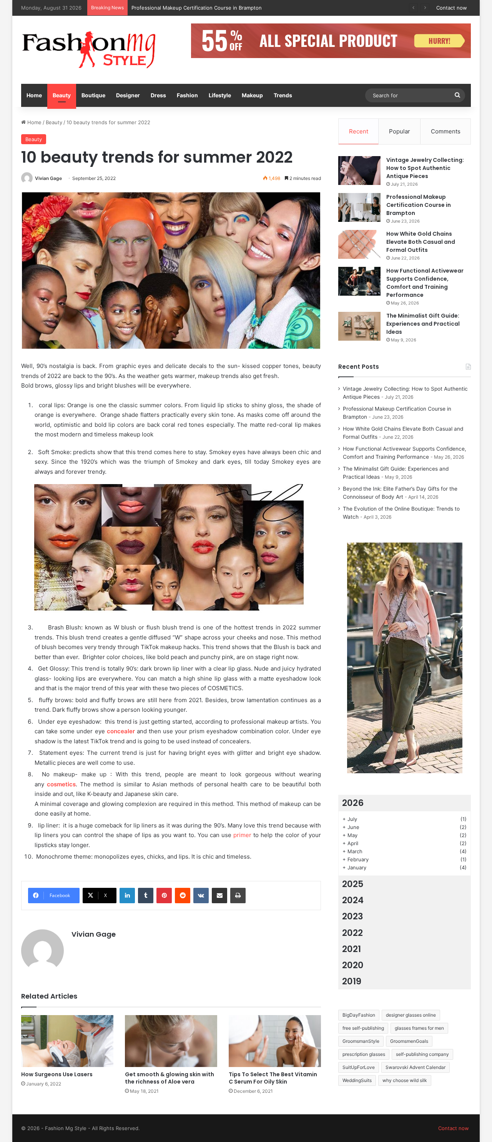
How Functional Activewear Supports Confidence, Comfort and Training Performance (425, 283)
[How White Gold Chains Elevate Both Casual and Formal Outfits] (359, 244)
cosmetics (61, 784)
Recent (358, 131)
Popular (399, 131)
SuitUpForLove (358, 1067)
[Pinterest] (164, 895)
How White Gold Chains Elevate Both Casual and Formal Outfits (207, 8)
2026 (353, 803)
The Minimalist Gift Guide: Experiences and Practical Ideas (423, 324)
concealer (122, 731)
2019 (351, 981)
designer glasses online (411, 1015)
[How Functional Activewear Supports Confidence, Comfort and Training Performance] (359, 281)
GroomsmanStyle (360, 1041)
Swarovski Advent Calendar (415, 1067)
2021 (351, 949)
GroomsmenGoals (409, 1041)
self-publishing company (422, 1054)
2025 (353, 884)
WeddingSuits (357, 1080)
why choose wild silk (404, 1080)
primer (243, 835)
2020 (353, 965)
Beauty (62, 95)
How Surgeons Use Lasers (57, 1074)
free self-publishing (363, 1028)
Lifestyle (220, 95)
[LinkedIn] (127, 895)
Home (34, 95)
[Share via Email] (219, 895)
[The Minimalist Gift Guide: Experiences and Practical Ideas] (359, 326)
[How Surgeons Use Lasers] (67, 1041)
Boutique (93, 95)
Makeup (252, 95)
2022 (352, 933)
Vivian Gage (48, 178)
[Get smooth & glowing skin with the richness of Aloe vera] (171, 1041)
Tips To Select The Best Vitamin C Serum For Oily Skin (273, 1077)
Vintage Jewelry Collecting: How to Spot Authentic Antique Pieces (425, 168)
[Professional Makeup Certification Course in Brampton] (359, 207)
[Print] (238, 895)
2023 (352, 916)
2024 (353, 900)
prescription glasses (363, 1054)
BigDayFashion (358, 1015)
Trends (283, 95)
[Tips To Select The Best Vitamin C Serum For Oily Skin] (275, 1041)
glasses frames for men (419, 1028)
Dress (158, 95)
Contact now (451, 8)
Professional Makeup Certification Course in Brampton (418, 205)
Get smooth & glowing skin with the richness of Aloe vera (169, 1077)
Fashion (187, 95)
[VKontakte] (201, 895)
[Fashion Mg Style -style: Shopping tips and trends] (92, 49)
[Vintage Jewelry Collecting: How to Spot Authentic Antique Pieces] (359, 170)
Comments (445, 131)
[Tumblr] (145, 895)
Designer (128, 95)
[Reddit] (182, 895)
